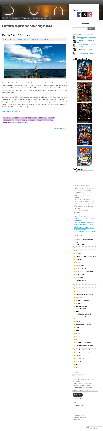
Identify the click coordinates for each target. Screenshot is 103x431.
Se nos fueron (80, 358)
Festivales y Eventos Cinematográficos (29, 39)
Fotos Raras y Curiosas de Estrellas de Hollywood (84, 315)
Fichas (77, 311)
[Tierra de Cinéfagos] (79, 16)
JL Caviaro (14, 39)
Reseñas (78, 355)
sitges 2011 (24, 120)
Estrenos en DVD (81, 303)
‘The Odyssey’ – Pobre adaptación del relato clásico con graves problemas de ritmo (84, 195)
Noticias (78, 333)
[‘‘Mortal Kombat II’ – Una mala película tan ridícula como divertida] (85, 70)
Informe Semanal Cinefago (83, 324)
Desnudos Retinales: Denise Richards (84, 222)
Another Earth (7, 117)
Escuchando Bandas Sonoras (84, 294)
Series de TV (79, 361)
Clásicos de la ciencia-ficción (85, 271)
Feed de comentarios (80, 417)
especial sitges (43, 117)
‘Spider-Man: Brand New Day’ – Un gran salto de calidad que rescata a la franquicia (85, 190)
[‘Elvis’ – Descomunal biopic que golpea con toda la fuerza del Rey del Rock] (85, 92)
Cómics (78, 262)
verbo (24, 122)
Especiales (79, 297)
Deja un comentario (59, 128)
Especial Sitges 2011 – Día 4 (16, 35)
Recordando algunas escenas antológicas (84, 346)
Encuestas (79, 289)
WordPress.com (78, 419)
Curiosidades (79, 277)
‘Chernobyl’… (89, 49)
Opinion (78, 336)
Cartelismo (79, 259)
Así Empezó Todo (81, 245)
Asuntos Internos (80, 248)
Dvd (77, 286)
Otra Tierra (51, 117)
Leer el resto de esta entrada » (11, 111)
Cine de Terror (80, 265)
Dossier (78, 283)
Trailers (78, 364)
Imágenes (78, 321)
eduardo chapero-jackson (30, 117)
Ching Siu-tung (17, 117)
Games (78, 319)
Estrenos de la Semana (83, 300)
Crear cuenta (77, 412)
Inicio (5, 18)
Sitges (17, 120)
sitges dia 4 (32, 120)
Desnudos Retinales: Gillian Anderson (84, 231)
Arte (77, 242)
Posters (78, 339)
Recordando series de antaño (84, 350)
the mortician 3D (48, 120)
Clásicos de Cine (81, 268)
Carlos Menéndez (82, 37)
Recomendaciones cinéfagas (84, 342)
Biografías (26, 18)
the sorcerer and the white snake (12, 122)
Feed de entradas (79, 415)
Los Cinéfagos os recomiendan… (42, 18)
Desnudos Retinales (81, 280)
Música (78, 330)
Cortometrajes (80, 274)
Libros (77, 327)
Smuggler (39, 120)
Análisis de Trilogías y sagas (84, 239)
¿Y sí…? (78, 251)
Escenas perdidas (81, 292)
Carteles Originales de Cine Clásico (86, 256)
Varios (77, 367)
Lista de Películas (15, 18)
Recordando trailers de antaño (85, 353)
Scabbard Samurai (8, 120)
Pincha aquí (77, 395)
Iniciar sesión (77, 414)
